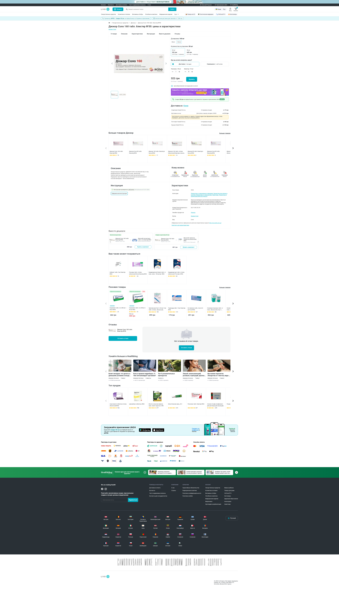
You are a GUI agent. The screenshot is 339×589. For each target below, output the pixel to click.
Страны (173, 490)
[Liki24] (105, 576)
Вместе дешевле (164, 34)
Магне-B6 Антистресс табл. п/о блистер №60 (144, 239)
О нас (149, 5)
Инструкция (151, 34)
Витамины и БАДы (137, 14)
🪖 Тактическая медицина (205, 14)
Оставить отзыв (123, 338)
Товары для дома (229, 490)
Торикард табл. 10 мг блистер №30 (176, 309)
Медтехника (208, 501)
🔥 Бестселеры (232, 14)
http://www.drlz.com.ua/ (215, 223)
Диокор (133, 23)
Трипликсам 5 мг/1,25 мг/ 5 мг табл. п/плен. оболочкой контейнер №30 (157, 309)
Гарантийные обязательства (190, 487)
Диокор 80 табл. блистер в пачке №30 (195, 152)
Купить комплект (143, 247)
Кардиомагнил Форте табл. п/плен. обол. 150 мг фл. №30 (157, 273)
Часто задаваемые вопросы (137, 5)
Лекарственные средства (108, 14)
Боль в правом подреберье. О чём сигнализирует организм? (144, 374)
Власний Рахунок (207, 5)
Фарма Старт (112, 29)
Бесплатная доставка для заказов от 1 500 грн (168, 18)
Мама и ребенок (229, 487)
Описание (124, 34)
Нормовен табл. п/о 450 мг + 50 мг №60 (137, 308)
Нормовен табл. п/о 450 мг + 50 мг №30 (118, 308)
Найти (172, 9)
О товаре (114, 34)
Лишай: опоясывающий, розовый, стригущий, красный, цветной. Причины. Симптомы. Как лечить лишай (194, 375)
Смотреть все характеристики (180, 225)
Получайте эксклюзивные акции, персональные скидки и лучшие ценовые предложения (117, 494)
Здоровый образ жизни (231, 498)
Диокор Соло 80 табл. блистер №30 (135, 152)
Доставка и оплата (121, 5)
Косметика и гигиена (124, 14)
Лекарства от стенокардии (204, 195)
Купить (192, 79)
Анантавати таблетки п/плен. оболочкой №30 (118, 404)
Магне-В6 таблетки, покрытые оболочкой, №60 (190, 239)
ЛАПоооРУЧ (227, 493)
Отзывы (177, 34)
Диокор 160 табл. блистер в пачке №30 (157, 152)
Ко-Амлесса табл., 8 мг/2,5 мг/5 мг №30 (195, 309)
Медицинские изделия (165, 14)
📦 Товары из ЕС (190, 14)
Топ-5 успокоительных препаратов (166, 374)
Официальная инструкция (119, 193)
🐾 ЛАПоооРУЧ (220, 14)
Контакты (111, 5)
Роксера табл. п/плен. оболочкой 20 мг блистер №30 (138, 273)
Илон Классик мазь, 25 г (175, 404)
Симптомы (215, 195)
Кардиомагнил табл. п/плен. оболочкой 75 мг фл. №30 (176, 273)
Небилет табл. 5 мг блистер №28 (117, 273)
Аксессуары (227, 501)
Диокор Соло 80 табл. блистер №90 (213, 152)
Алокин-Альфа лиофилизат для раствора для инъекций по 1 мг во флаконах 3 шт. (215, 405)
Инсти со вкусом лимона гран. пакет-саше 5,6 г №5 (156, 404)
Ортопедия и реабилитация (213, 504)
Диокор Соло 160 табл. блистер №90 (116, 152)
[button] (185, 64)
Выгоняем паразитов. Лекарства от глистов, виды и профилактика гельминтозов (219, 375)
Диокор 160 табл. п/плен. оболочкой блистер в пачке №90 (176, 152)
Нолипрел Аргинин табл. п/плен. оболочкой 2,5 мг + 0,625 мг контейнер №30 (215, 309)
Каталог (103, 5)
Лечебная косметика (151, 14)
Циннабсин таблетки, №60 (136, 404)
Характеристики (137, 34)
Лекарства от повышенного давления (202, 193)
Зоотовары (227, 496)
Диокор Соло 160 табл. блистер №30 (122, 239)
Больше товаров (224, 133)
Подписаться (133, 500)
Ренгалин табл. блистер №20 (196, 404)
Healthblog (235, 5)
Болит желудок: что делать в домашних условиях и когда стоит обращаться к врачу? (119, 375)
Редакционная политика (189, 490)
